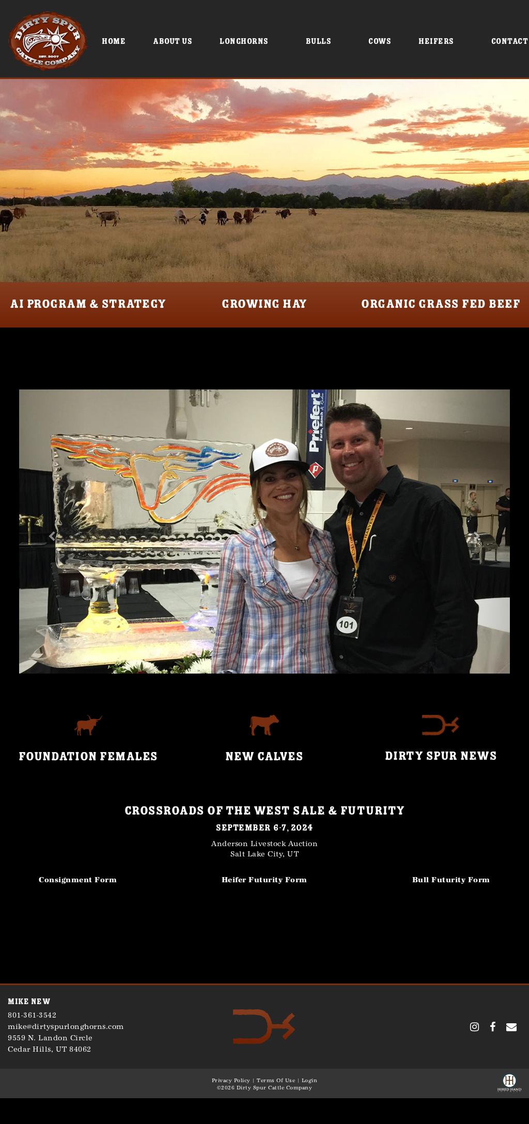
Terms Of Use (276, 1081)
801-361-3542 (32, 1015)
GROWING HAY (264, 304)
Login (310, 1081)
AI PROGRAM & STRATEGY (88, 304)
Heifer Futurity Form (264, 880)
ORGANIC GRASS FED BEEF (440, 304)
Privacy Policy (231, 1081)
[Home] (264, 1026)
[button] (48, 531)
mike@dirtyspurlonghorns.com (66, 1026)
